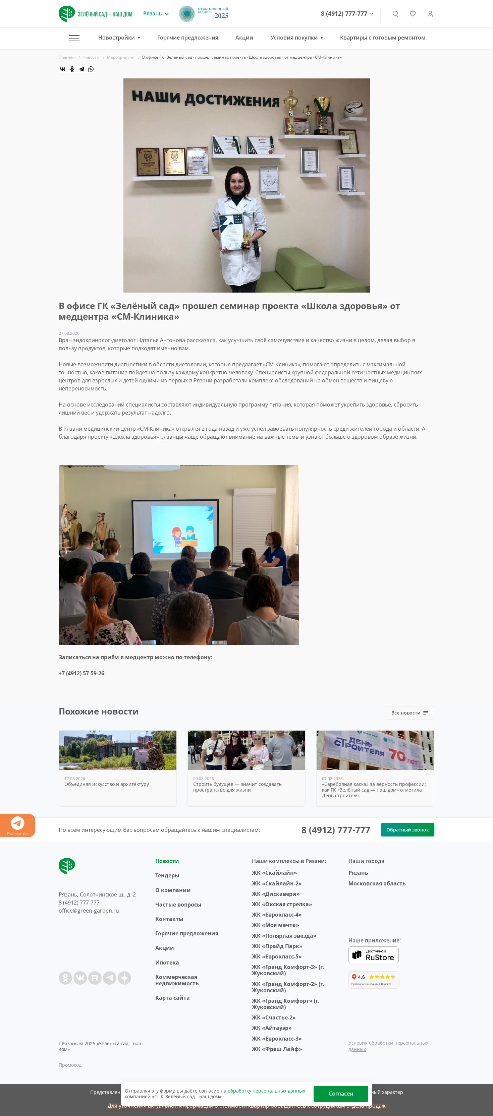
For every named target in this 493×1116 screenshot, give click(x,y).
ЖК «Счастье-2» (274, 1017)
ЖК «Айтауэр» (272, 1028)
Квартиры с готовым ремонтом (383, 37)
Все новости (405, 712)
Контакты (169, 919)
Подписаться (18, 833)
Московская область (377, 883)
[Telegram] (81, 69)
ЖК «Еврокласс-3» (277, 1038)
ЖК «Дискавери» (276, 893)
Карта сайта (172, 997)
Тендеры (167, 875)
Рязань (358, 872)
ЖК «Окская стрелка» (282, 904)
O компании (173, 890)
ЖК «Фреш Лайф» (277, 1049)
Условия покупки (294, 38)
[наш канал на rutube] (95, 978)
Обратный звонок (407, 829)
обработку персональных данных (266, 1091)
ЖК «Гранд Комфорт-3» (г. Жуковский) (288, 970)
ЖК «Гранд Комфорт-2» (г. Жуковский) (288, 987)
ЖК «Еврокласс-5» (277, 956)
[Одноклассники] (72, 69)
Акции (244, 37)
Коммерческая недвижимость (177, 980)
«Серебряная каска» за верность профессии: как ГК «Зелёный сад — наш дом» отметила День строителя (374, 790)
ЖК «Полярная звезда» (284, 935)
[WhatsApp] (91, 69)
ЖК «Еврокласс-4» (277, 914)
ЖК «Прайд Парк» (277, 946)
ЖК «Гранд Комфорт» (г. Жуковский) (286, 1004)
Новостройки (116, 38)
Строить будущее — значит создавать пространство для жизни (237, 787)
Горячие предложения (187, 37)
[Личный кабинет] (430, 14)
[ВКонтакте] (63, 69)
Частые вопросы (178, 904)
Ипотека (167, 962)
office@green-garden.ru (89, 910)
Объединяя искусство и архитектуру (106, 784)
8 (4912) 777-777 (344, 13)
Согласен (341, 1093)
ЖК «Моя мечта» (275, 925)
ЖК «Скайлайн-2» (277, 883)
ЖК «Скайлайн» (274, 872)
